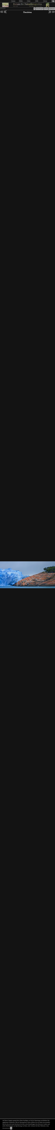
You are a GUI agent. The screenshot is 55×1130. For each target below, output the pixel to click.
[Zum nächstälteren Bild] (53, 12)
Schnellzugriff (39, 8)
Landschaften (2, 8)
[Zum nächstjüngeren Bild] (1, 12)
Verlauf (46, 8)
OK (11, 1128)
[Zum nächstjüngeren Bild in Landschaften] (5, 12)
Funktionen (52, 8)
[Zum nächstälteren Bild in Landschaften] (50, 12)
